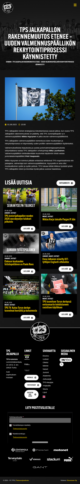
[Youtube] (63, 360)
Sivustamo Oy (72, 480)
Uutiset (46, 359)
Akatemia (47, 376)
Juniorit (46, 372)
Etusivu (8, 62)
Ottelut (45, 362)
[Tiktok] (65, 360)
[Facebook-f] (67, 360)
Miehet (45, 366)
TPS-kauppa (48, 382)
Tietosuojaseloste (22, 480)
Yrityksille (47, 386)
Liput (45, 392)
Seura (45, 389)
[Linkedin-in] (68, 360)
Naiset (45, 369)
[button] (75, 5)
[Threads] (70, 360)
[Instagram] (62, 360)
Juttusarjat (47, 379)
